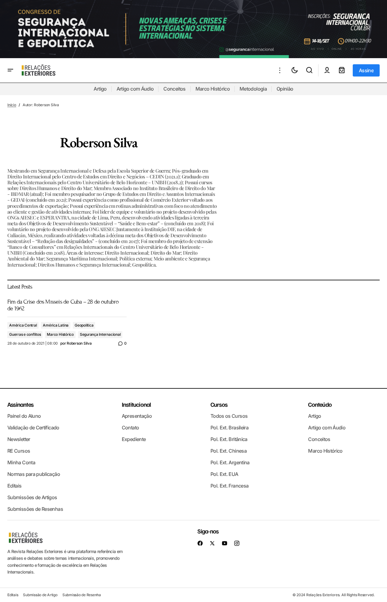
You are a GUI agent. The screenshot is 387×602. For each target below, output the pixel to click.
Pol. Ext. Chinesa (228, 451)
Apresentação (137, 416)
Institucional (136, 404)
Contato (130, 427)
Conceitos (174, 89)
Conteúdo (320, 404)
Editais (14, 486)
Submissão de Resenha (81, 595)
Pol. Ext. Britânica (228, 439)
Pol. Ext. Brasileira (229, 427)
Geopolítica (84, 325)
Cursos (218, 404)
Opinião (285, 89)
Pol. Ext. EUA (224, 474)
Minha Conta (21, 462)
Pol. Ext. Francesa (229, 486)
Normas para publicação (33, 474)
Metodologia (253, 89)
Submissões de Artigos (32, 497)
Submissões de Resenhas (35, 509)
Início (11, 105)
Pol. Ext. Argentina (230, 462)
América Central (23, 325)
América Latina (56, 325)
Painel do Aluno (24, 416)
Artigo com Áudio (135, 89)
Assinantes (20, 404)
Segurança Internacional (100, 334)
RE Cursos (18, 451)
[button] (10, 70)
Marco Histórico (212, 89)
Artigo (100, 89)
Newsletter (18, 439)
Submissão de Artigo (40, 595)
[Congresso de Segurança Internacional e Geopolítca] (193, 29)
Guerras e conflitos (25, 334)
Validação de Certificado (33, 427)
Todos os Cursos (228, 416)
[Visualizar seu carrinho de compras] (341, 70)
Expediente (134, 439)
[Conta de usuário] (327, 70)
